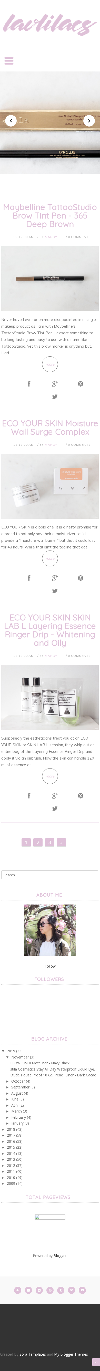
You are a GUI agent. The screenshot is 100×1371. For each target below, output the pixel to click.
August (17, 1093)
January (17, 1123)
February (18, 1117)
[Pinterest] (50, 1290)
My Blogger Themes (71, 1354)
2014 (11, 1153)
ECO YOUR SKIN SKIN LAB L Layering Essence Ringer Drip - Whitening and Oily (50, 630)
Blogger (60, 1255)
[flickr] (29, 1290)
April (14, 1105)
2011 (11, 1171)
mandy (51, 237)
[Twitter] (72, 1290)
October (18, 1081)
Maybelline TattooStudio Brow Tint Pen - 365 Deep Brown (50, 215)
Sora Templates (32, 1354)
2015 (11, 1147)
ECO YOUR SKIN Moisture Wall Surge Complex (50, 427)
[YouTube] (82, 1290)
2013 (11, 1159)
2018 (11, 1129)
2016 (11, 1141)
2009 (11, 1183)
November (20, 1057)
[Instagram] (40, 1290)
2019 (11, 1050)
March (16, 1111)
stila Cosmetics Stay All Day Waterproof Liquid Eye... (53, 1069)
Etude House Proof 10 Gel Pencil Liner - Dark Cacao (53, 1075)
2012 (11, 1165)
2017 (11, 1135)
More (50, 171)
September (20, 1087)
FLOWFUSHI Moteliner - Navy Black (39, 1063)
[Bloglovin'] (18, 1290)
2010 (11, 1177)
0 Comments (79, 237)
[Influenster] (50, 1229)
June (14, 1099)
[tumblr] (61, 1290)
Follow (50, 966)
